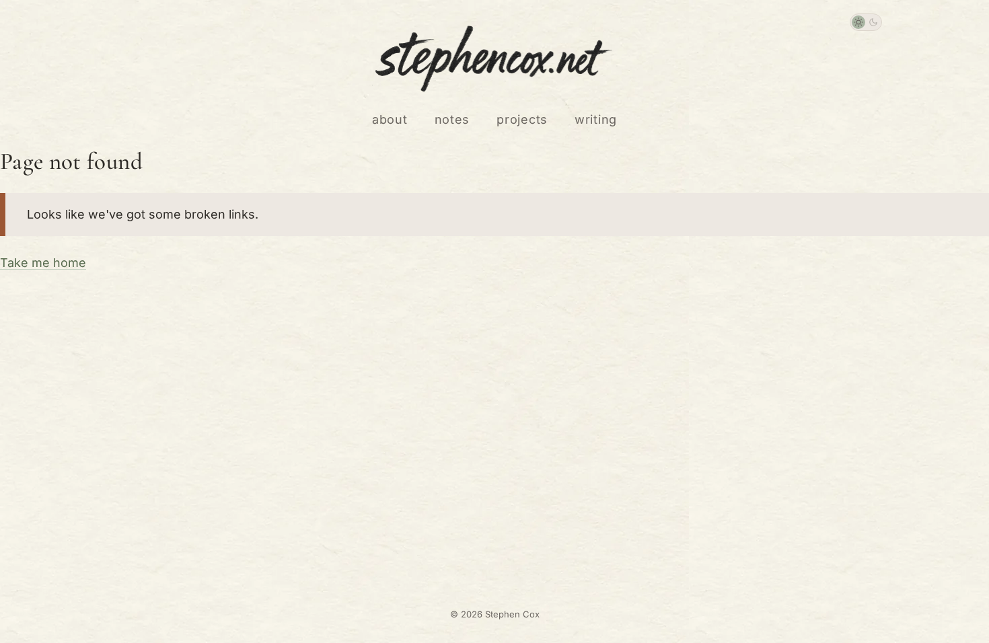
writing (596, 119)
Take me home (43, 263)
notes (452, 119)
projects (522, 119)
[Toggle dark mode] (866, 22)
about (390, 119)
